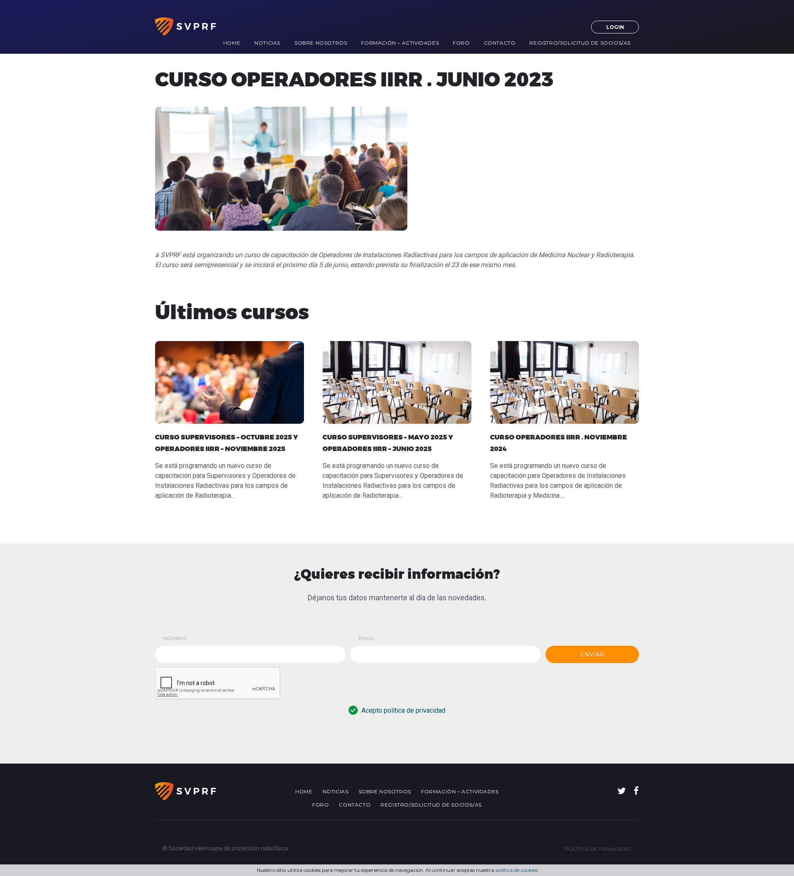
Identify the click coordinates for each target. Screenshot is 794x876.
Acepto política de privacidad (403, 710)
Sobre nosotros (320, 43)
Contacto (500, 43)
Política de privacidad (598, 849)
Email (366, 638)
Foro (461, 43)
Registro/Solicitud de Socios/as (580, 43)
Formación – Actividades (400, 43)
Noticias (267, 43)
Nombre (175, 638)
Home (231, 43)
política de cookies (516, 870)
